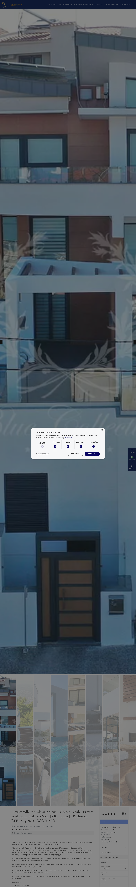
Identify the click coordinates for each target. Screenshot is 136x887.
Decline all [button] (75, 454)
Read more (68, 438)
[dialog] (68, 443)
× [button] (102, 430)
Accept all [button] (92, 454)
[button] (42, 454)
